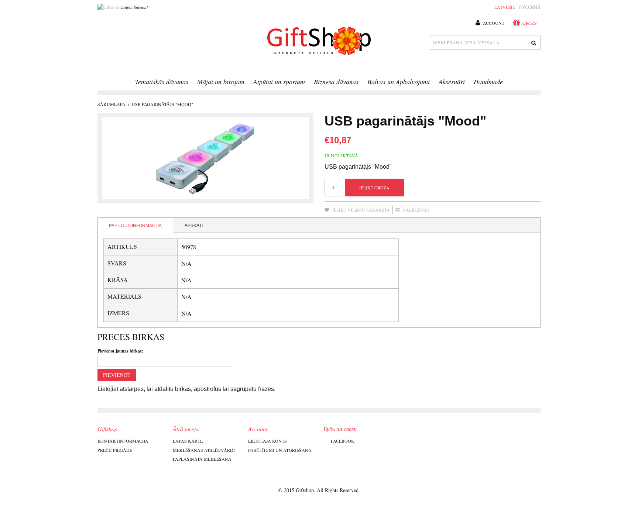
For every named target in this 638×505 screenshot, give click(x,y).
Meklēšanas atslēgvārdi (204, 450)
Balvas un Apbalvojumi (398, 81)
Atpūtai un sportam (279, 81)
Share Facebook (459, 210)
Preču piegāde (114, 450)
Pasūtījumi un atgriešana (280, 450)
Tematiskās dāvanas (161, 81)
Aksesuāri (452, 81)
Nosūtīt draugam (445, 210)
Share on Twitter (474, 210)
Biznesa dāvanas (336, 81)
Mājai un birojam (220, 81)
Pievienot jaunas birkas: (120, 351)
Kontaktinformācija (122, 441)
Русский (530, 7)
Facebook (342, 441)
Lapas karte (188, 441)
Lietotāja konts (267, 441)
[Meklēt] (533, 42)
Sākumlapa (111, 104)
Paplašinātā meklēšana (202, 459)
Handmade (488, 81)
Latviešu (505, 7)
